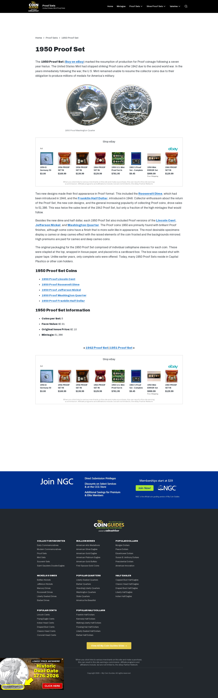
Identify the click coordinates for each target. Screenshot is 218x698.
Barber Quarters (83, 584)
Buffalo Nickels (44, 580)
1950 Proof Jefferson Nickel (61, 290)
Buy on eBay (74, 61)
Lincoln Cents (43, 615)
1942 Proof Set (97, 347)
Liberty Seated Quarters (87, 580)
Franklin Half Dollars (85, 615)
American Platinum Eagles (88, 557)
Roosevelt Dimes (45, 592)
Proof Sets (48, 5)
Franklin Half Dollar (93, 198)
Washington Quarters (86, 592)
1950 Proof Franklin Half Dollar (63, 300)
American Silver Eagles (87, 549)
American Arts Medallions (88, 545)
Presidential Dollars (124, 561)
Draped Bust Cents (46, 627)
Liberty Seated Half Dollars (88, 631)
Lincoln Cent (166, 220)
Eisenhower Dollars (124, 553)
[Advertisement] (109, 26)
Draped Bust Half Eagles (127, 588)
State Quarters (83, 596)
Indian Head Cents (45, 623)
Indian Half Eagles (124, 596)
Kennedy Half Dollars (85, 619)
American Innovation (125, 566)
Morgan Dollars (123, 545)
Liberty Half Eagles (124, 592)
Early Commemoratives (48, 545)
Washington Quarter (83, 225)
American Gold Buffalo (86, 561)
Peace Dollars (122, 549)
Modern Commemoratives (49, 549)
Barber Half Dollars (84, 635)
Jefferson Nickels (45, 584)
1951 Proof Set (121, 347)
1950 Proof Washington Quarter (64, 295)
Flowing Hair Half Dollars (87, 627)
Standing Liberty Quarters (88, 588)
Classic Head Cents (46, 631)
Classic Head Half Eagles (127, 584)
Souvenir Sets (43, 561)
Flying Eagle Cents (45, 619)
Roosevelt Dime (150, 193)
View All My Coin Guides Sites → (109, 645)
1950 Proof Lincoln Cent (58, 279)
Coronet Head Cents (46, 635)
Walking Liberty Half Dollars (88, 623)
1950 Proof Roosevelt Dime (60, 284)
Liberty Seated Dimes (47, 596)
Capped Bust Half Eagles (127, 580)
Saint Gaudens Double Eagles (51, 566)
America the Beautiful (86, 600)
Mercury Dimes (44, 588)
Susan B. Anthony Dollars (127, 557)
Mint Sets (41, 557)
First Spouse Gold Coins (87, 566)
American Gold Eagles (86, 553)
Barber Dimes (43, 600)
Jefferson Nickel (47, 225)
